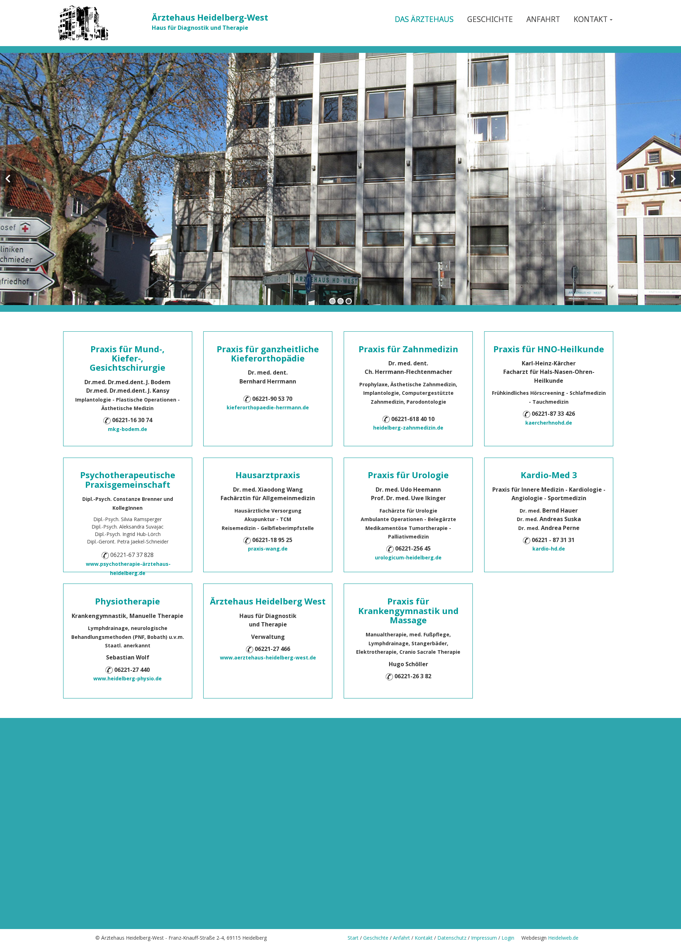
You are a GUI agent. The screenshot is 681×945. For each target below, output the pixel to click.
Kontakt (424, 937)
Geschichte (375, 937)
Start (353, 937)
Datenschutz (451, 937)
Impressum (484, 937)
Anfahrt (401, 937)
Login (511, 937)
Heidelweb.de (563, 937)
